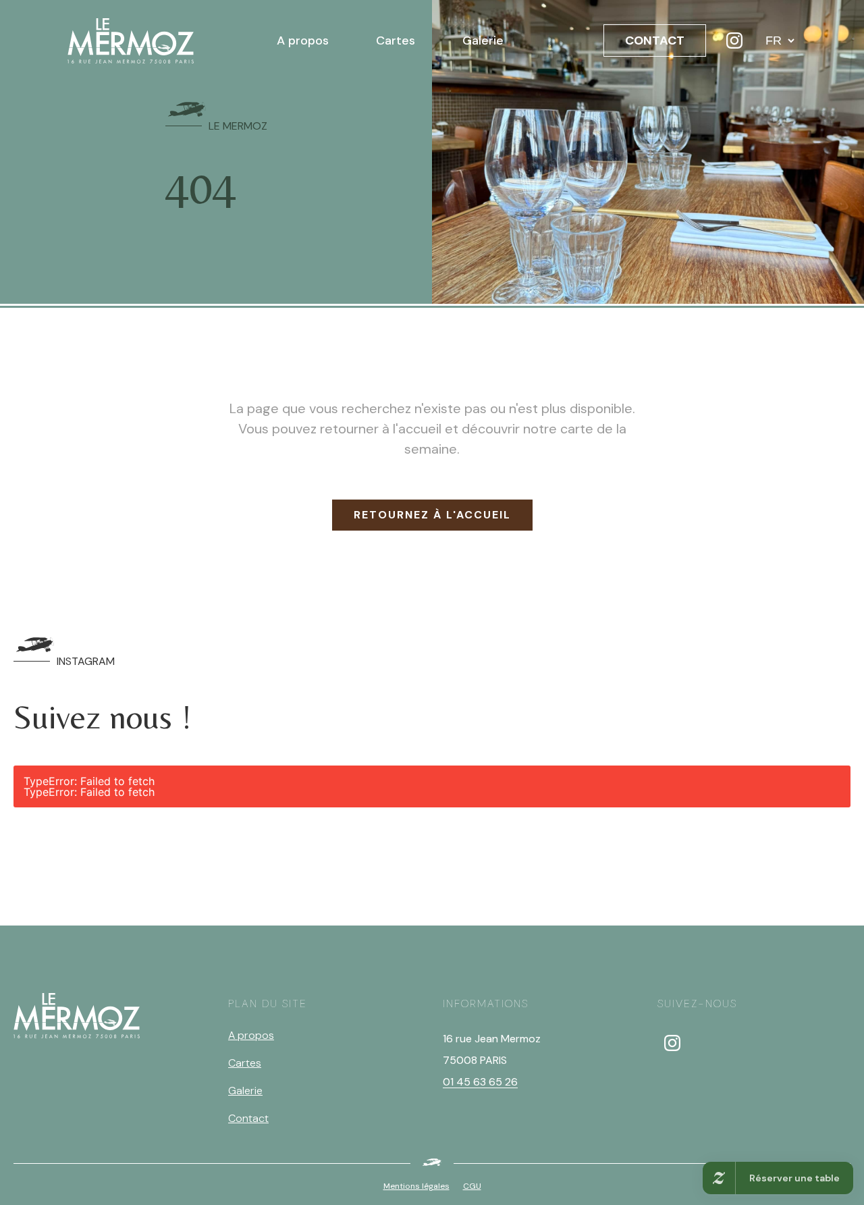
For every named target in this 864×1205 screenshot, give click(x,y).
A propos (303, 40)
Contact (248, 1118)
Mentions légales (416, 1186)
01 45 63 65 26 (480, 1082)
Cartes (395, 40)
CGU (472, 1186)
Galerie (483, 40)
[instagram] (672, 1043)
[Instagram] (734, 40)
